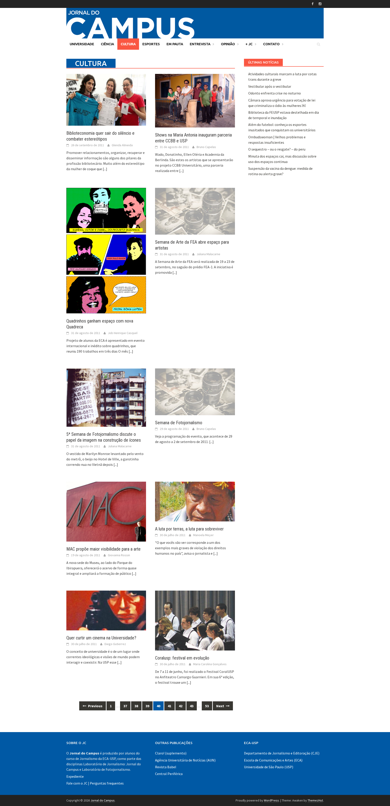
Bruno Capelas (206, 147)
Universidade (82, 44)
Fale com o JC (76, 783)
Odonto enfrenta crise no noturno (274, 93)
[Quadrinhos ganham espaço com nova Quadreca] (106, 250)
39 (147, 706)
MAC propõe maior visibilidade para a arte (103, 549)
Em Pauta (175, 44)
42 (180, 706)
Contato (271, 44)
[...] (105, 169)
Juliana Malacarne (208, 254)
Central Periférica (169, 773)
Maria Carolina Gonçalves (210, 664)
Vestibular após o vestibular (269, 86)
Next (220, 706)
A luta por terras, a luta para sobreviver (189, 529)
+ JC (249, 44)
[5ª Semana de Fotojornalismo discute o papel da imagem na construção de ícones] (106, 397)
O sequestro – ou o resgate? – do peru (276, 149)
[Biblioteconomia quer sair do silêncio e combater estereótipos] (106, 99)
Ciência (107, 44)
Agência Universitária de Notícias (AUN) (185, 760)
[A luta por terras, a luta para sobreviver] (195, 501)
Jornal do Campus (103, 800)
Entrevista (200, 44)
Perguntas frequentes (107, 783)
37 (125, 706)
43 (191, 706)
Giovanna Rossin (119, 555)
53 (207, 706)
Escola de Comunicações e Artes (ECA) (273, 760)
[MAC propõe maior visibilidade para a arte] (106, 511)
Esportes (151, 44)
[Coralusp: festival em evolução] (195, 620)
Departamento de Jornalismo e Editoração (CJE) (281, 753)
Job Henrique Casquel (122, 333)
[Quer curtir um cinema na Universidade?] (106, 610)
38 (136, 706)
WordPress (271, 800)
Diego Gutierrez (115, 644)
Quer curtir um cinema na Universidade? (101, 638)
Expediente (75, 776)
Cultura (128, 44)
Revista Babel (165, 767)
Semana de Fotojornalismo (178, 422)
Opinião (228, 44)
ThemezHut (315, 800)
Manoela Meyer (203, 535)
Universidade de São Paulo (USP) (268, 767)
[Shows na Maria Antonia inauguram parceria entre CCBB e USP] (195, 100)
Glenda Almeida (122, 145)
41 (169, 706)
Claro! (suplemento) (170, 753)
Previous (94, 706)
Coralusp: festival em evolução (182, 658)
